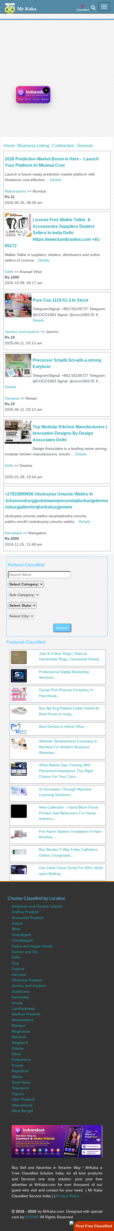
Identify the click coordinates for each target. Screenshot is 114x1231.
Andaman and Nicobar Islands (37, 906)
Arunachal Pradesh (28, 918)
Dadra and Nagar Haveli (32, 946)
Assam (17, 923)
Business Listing (33, 145)
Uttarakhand (22, 1105)
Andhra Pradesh (25, 912)
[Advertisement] (57, 80)
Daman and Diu (25, 952)
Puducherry (21, 1059)
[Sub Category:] (24, 595)
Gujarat (18, 969)
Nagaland (20, 1042)
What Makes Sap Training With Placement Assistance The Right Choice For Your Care (66, 771)
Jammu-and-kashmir (22, 332)
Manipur (18, 1025)
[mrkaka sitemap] (72, 1222)
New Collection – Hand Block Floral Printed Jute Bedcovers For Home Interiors (68, 813)
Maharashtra (15, 191)
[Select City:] (21, 616)
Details (55, 180)
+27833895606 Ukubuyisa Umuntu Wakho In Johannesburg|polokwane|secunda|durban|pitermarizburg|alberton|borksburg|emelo (56, 500)
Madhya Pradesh (26, 1014)
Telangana (20, 1088)
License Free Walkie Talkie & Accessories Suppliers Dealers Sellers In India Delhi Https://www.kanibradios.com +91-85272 (52, 232)
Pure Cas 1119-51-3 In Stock (61, 300)
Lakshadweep (23, 1008)
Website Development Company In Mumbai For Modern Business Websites (68, 747)
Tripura (18, 1094)
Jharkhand (20, 991)
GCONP (31, 1217)
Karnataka (13, 533)
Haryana (12, 398)
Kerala (17, 1003)
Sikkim (17, 1077)
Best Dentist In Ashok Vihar (61, 726)
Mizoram (19, 1037)
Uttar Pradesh (23, 1099)
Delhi (9, 272)
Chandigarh (21, 935)
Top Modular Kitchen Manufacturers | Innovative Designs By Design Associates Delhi (70, 433)
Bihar (16, 929)
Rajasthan (20, 1071)
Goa (15, 963)
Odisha (18, 1048)
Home (9, 145)
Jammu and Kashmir (29, 986)
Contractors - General (72, 145)
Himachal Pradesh (27, 980)
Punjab (17, 1065)
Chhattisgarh (22, 940)
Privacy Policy (67, 1196)
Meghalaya (21, 1031)
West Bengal (22, 1111)
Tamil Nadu (21, 1082)
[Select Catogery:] (26, 584)
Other (16, 1054)
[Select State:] (23, 605)
